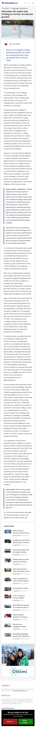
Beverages (15, 8)
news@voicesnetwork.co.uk (20, 690)
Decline (9, 722)
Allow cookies (24, 722)
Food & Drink (24, 8)
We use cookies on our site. (18, 712)
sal (5, 380)
